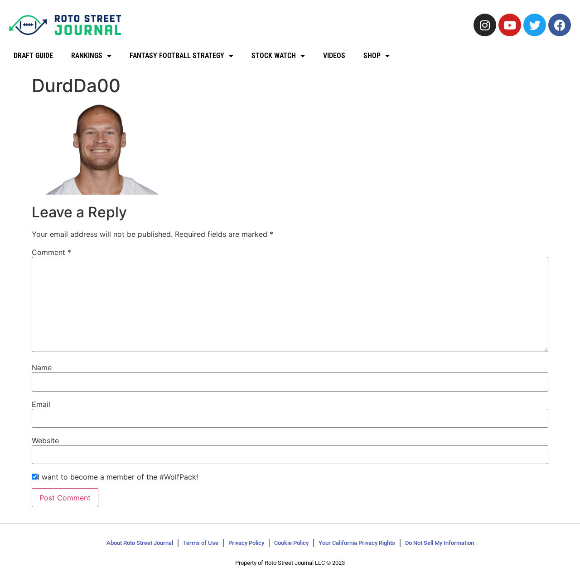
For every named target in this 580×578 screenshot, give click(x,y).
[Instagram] (485, 25)
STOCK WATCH (273, 55)
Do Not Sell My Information (439, 542)
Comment (51, 252)
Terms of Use (200, 542)
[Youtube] (509, 25)
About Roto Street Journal (139, 542)
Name (42, 367)
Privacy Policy (246, 542)
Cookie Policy (291, 542)
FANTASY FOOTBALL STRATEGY (177, 55)
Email (41, 404)
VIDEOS (334, 55)
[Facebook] (559, 25)
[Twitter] (534, 25)
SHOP (372, 55)
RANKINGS (86, 55)
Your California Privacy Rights (357, 542)
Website (45, 440)
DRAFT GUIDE (33, 55)
